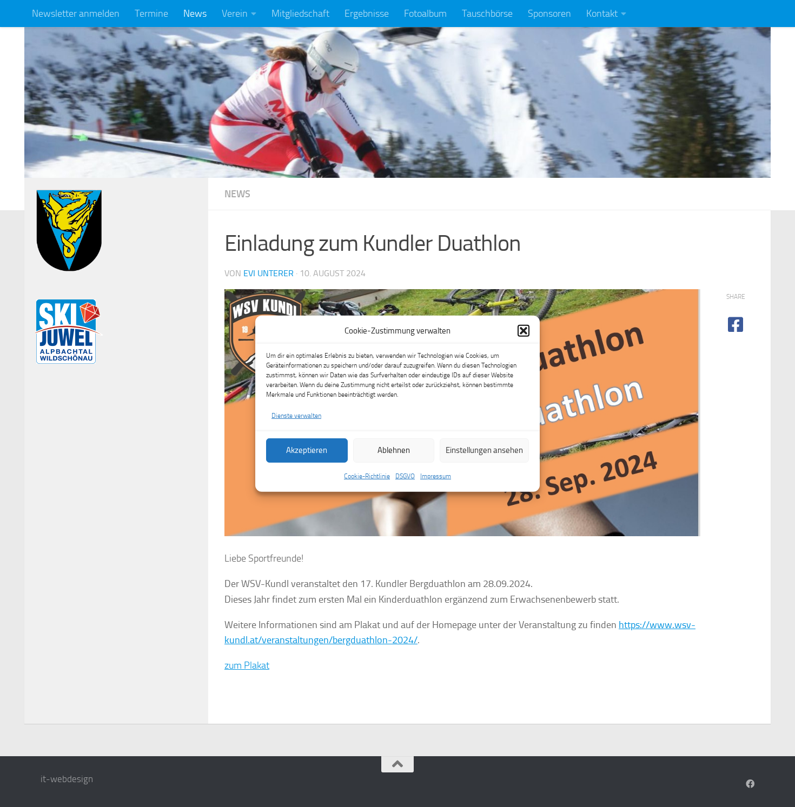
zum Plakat (246, 665)
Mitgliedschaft (300, 13)
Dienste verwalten (296, 415)
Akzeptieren (306, 450)
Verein (235, 13)
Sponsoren (549, 13)
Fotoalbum (425, 13)
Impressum (435, 476)
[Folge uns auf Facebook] (750, 784)
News (195, 13)
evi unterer (268, 273)
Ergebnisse (367, 13)
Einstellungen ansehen (484, 450)
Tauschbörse (487, 13)
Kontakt (602, 13)
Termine (151, 13)
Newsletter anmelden (76, 13)
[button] (523, 330)
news (237, 194)
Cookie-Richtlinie (367, 476)
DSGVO (405, 476)
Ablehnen (393, 450)
